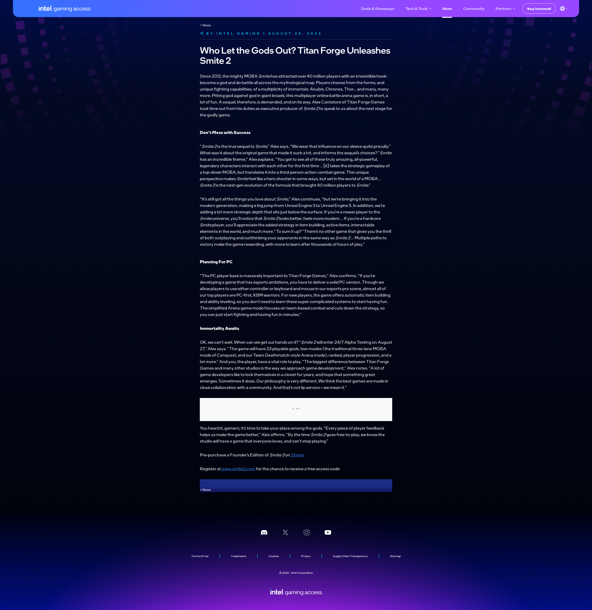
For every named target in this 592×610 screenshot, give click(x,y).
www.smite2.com (238, 468)
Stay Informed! (539, 8)
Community (473, 8)
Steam (297, 454)
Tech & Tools (416, 8)
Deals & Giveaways (377, 8)
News (447, 8)
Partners (503, 8)
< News (205, 25)
